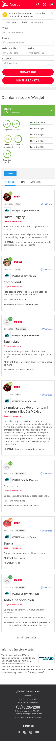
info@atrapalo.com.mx (31, 717)
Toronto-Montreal (29, 480)
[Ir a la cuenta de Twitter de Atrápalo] (19, 732)
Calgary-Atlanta (28, 275)
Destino (5, 38)
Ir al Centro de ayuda (28, 699)
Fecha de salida (9, 48)
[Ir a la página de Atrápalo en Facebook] (25, 732)
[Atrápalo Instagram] (31, 732)
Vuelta (31, 48)
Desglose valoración (12, 221)
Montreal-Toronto (29, 537)
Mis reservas (28, 696)
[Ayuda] (44, 4)
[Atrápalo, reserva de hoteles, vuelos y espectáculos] (5, 4)
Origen (5, 28)
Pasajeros (6, 58)
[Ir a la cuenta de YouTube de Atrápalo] (37, 732)
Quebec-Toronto (28, 401)
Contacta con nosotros (28, 703)
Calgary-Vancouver (30, 210)
